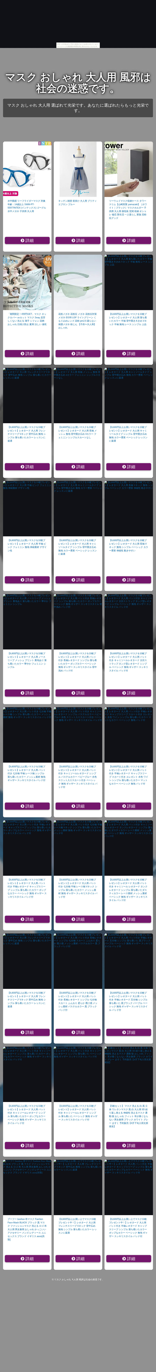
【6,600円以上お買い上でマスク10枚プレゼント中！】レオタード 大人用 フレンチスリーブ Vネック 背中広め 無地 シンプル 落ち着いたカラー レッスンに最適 (77, 1226)
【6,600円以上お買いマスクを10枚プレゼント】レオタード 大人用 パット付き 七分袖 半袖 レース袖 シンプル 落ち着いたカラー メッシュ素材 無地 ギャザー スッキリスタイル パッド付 (26, 773)
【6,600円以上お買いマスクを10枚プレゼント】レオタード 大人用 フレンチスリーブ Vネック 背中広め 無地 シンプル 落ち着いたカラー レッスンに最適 (27, 434)
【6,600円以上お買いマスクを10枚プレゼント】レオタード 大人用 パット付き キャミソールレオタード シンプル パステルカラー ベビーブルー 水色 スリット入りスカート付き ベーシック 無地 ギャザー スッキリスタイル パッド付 (77, 776)
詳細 (29, 240)
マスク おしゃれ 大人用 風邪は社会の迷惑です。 (78, 82)
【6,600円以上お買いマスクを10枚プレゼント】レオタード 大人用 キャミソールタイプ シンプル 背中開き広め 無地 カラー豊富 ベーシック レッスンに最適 (128, 434)
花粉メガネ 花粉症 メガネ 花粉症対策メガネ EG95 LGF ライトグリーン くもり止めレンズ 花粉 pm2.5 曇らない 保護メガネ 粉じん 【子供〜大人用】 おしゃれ (77, 321)
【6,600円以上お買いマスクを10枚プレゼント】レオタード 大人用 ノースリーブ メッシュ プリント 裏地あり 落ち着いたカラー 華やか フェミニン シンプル (27, 660)
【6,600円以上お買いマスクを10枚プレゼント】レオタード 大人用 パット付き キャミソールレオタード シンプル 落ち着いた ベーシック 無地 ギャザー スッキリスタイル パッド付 (77, 1113)
